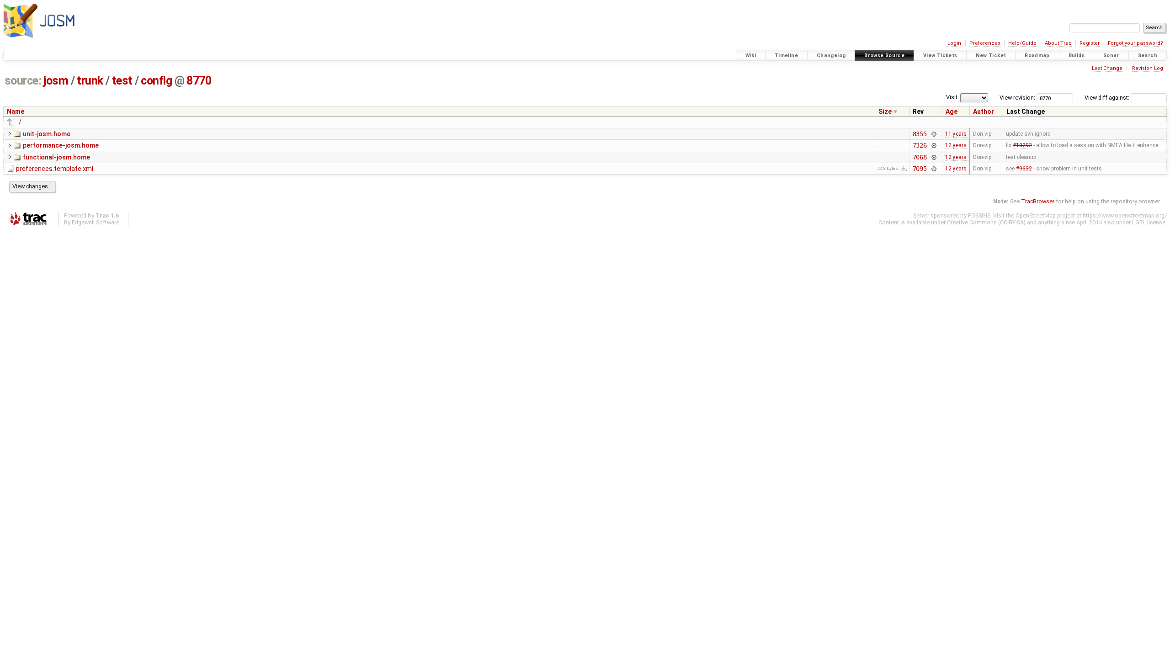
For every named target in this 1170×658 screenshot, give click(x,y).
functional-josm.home (56, 157)
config (156, 80)
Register (1090, 43)
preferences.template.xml (54, 168)
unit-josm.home (46, 134)
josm (55, 80)
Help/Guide (1022, 43)
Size (885, 111)
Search (1147, 55)
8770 (198, 80)
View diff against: (1108, 97)
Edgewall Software (95, 222)
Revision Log (1147, 68)
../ (18, 122)
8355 (920, 134)
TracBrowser (1037, 201)
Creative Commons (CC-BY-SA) (986, 222)
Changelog (831, 55)
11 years (956, 134)
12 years (956, 145)
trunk (90, 80)
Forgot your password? (1135, 43)
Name (15, 111)
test (122, 80)
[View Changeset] (933, 134)
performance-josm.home (61, 145)
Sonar (1111, 55)
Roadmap (1037, 55)
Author (983, 111)
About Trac (1058, 43)
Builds (1077, 55)
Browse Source (884, 55)
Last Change (1107, 68)
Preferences (984, 43)
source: (23, 80)
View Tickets (940, 55)
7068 (920, 157)
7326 (920, 145)
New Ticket (991, 55)
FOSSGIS (979, 215)
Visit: (952, 97)
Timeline (786, 55)
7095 (920, 168)
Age (951, 111)
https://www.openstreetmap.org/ (1125, 215)
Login (954, 43)
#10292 (1022, 145)
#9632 (1024, 168)
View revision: (1017, 97)
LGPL (1139, 222)
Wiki (750, 55)
